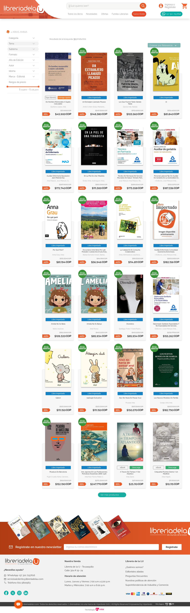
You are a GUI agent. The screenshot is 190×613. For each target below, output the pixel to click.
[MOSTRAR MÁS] (112, 494)
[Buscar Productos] (143, 6)
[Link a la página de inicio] (8, 32)
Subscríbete (139, 14)
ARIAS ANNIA (19, 32)
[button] (23, 54)
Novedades (91, 14)
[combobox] (106, 6)
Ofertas (104, 14)
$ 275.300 (33, 89)
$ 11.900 (23, 89)
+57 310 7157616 (173, 14)
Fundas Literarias (120, 14)
